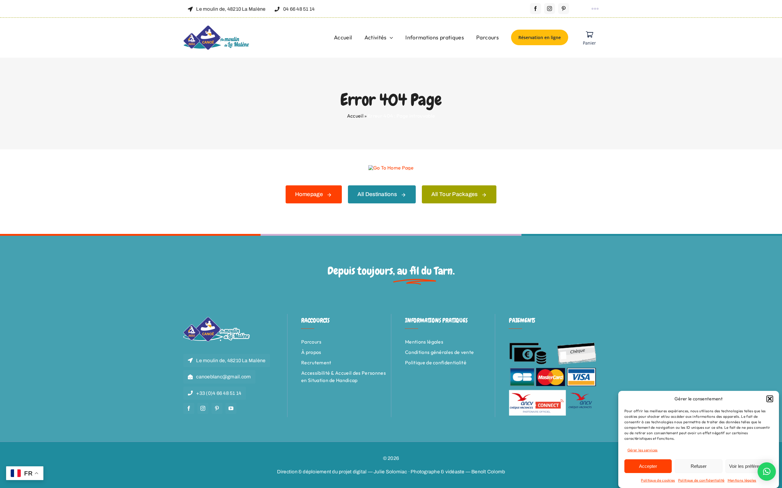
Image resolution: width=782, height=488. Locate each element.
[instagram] (549, 8)
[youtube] (230, 408)
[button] (770, 399)
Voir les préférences (749, 466)
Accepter (648, 466)
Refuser (699, 466)
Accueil (355, 116)
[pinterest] (563, 8)
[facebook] (535, 8)
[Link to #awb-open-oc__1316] (595, 9)
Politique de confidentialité (701, 480)
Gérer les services (642, 450)
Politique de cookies (658, 480)
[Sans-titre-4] (216, 28)
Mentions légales (742, 480)
